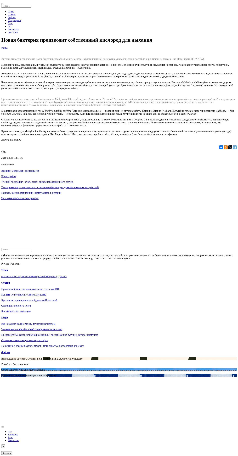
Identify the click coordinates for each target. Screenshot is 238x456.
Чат (10, 26)
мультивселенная (28, 276)
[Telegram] (235, 147)
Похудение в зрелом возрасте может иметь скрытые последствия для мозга (42, 345)
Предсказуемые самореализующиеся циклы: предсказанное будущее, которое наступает (49, 334)
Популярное (14, 20)
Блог (10, 23)
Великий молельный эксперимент (20, 170)
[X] (230, 147)
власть (15, 276)
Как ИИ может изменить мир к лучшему (23, 294)
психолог (6, 276)
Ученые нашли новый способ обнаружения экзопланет (31, 329)
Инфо (11, 11)
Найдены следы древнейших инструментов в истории (31, 192)
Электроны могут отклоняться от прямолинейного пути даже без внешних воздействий (50, 187)
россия (41, 276)
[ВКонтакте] (221, 147)
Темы (4, 270)
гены (47, 276)
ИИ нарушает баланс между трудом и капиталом (28, 323)
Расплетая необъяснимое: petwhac (20, 198)
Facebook (13, 32)
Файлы (12, 17)
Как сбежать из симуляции (16, 311)
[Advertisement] (98, 225)
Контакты (13, 29)
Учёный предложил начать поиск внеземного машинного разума (37, 181)
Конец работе (8, 176)
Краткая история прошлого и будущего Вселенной (29, 300)
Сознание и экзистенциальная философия (24, 340)
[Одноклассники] (226, 147)
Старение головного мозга (16, 305)
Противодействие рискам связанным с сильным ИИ (30, 289)
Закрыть (7, 453)
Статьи (12, 14)
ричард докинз (58, 276)
